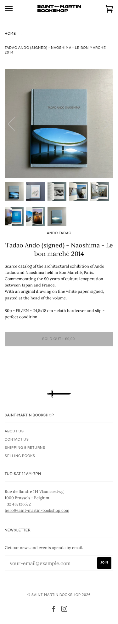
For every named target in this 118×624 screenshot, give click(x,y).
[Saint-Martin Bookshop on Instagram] (64, 610)
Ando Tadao (59, 233)
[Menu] (9, 9)
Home (10, 33)
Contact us (17, 439)
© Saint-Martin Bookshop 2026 (59, 595)
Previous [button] (15, 123)
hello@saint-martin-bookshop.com (37, 510)
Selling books (20, 456)
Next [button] (101, 123)
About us (14, 431)
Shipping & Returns (25, 447)
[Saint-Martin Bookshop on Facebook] (53, 610)
